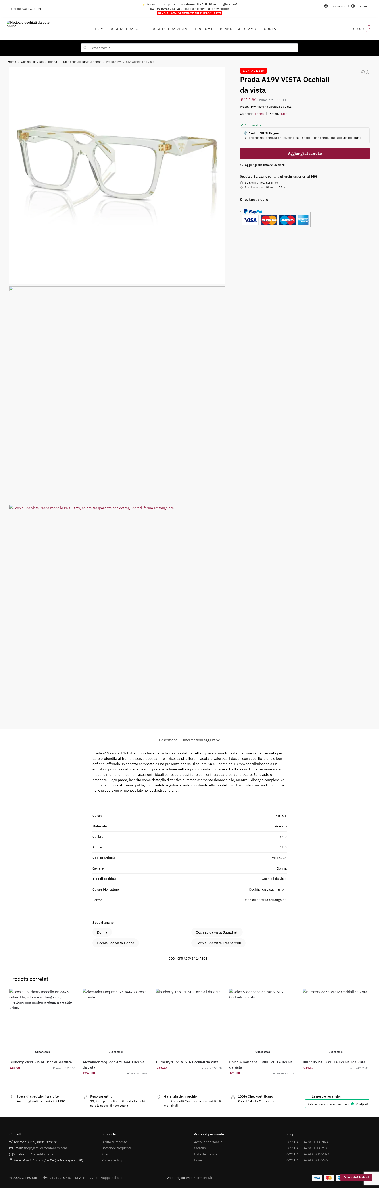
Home (12, 62)
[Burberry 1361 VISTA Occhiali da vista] (189, 1022)
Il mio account (339, 6)
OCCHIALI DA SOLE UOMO (306, 1148)
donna (52, 62)
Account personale (208, 1142)
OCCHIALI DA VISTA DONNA (308, 1154)
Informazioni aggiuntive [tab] (201, 740)
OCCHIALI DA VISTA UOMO (307, 1160)
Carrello (200, 1148)
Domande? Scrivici (356, 1177)
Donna (102, 932)
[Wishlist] (69, 995)
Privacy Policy (112, 1160)
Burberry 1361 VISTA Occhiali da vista (187, 1062)
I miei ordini (203, 1160)
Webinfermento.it (199, 1178)
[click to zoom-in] (117, 175)
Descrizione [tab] (168, 740)
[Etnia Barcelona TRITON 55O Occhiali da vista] (363, 72)
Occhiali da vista (32, 62)
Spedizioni (109, 1154)
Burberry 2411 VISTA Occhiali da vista (40, 1062)
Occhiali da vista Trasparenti (218, 943)
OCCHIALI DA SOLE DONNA (307, 1142)
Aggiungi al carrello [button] (189, 1077)
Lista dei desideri (207, 1154)
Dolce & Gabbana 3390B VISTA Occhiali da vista (261, 1064)
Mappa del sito (111, 1178)
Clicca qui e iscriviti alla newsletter (205, 9)
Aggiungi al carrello (305, 153)
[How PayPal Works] (303, 218)
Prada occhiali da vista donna (81, 62)
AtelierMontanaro (43, 1154)
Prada (283, 114)
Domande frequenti (116, 1148)
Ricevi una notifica (43, 1077)
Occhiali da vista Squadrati (217, 932)
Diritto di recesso (114, 1142)
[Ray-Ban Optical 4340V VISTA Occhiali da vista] (367, 72)
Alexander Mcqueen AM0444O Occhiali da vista (114, 1064)
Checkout (363, 6)
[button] (362, 28)
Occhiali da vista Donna (115, 943)
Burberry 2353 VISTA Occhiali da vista (334, 1062)
